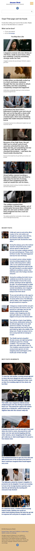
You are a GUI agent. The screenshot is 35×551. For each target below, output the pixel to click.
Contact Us (9, 533)
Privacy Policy (5, 531)
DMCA (3, 533)
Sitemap (14, 533)
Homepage (12, 33)
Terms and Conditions (14, 531)
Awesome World (15, 3)
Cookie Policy (24, 531)
